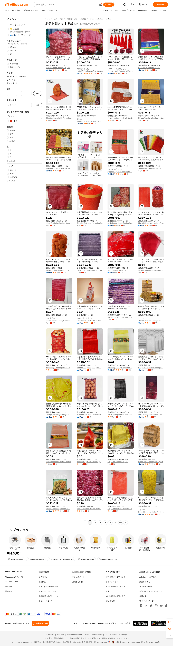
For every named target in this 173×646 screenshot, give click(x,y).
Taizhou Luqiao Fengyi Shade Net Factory (121, 317)
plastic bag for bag (87, 559)
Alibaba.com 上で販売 (148, 577)
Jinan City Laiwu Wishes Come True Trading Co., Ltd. (59, 223)
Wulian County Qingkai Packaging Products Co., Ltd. (151, 270)
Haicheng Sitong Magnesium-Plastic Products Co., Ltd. (121, 368)
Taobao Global (96, 634)
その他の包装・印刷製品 (76, 19)
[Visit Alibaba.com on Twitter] (151, 605)
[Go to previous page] (85, 522)
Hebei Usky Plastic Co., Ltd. (149, 68)
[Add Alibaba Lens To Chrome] (40, 623)
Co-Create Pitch (11, 582)
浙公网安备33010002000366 (128, 642)
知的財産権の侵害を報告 (115, 596)
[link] (169, 622)
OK (37, 93)
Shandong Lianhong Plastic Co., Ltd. (59, 368)
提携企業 (143, 596)
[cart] (133, 5)
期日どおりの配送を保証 (48, 587)
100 (120, 523)
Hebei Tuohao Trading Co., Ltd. (58, 68)
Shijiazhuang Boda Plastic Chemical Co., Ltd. (151, 415)
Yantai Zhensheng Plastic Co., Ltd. (90, 121)
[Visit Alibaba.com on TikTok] (166, 605)
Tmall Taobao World (74, 634)
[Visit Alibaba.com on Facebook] (140, 605)
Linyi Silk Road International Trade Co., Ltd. (151, 223)
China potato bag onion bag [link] (100, 19)
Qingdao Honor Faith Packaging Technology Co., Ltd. (59, 118)
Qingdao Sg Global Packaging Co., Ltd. (121, 172)
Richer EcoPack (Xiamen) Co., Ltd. (59, 509)
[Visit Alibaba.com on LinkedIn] (146, 605)
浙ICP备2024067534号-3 (151, 642)
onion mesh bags (17, 559)
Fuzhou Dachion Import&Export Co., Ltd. (151, 462)
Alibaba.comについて (14, 572)
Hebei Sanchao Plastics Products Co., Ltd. (59, 462)
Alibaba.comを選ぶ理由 (14, 577)
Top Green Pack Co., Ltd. (117, 270)
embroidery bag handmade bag (62, 559)
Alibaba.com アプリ (106, 623)
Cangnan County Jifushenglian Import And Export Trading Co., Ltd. (151, 368)
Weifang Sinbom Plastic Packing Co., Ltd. (59, 168)
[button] (100, 4)
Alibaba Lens (10, 623)
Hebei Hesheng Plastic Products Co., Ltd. (151, 512)
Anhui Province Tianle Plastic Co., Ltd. (90, 509)
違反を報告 (110, 601)
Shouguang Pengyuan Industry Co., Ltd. (151, 168)
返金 (107, 591)
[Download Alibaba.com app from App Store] (140, 623)
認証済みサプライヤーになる (150, 591)
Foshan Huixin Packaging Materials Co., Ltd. (121, 71)
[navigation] (24, 271)
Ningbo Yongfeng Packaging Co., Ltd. (151, 118)
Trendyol (113, 634)
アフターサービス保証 (47, 591)
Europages (123, 634)
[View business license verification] (109, 642)
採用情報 (8, 591)
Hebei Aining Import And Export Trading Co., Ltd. (90, 71)
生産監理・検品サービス (48, 596)
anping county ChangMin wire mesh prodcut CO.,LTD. (59, 320)
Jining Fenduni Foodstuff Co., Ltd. (121, 118)
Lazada (86, 634)
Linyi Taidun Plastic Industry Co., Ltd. (121, 509)
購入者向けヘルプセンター (116, 577)
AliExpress (50, 634)
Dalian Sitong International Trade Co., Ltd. (121, 415)
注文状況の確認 (145, 587)
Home (47, 19)
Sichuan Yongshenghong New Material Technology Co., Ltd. (90, 368)
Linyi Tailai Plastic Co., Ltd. (118, 462)
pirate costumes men (109, 559)
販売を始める (144, 582)
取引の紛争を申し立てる (115, 587)
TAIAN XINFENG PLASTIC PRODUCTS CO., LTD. (59, 270)
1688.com (60, 634)
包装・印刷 (58, 19)
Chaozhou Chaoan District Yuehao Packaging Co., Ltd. (90, 320)
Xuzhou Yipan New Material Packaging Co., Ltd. (90, 415)
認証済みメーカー (79, 577)
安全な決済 (43, 577)
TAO (106, 634)
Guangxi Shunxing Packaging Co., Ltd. (59, 415)
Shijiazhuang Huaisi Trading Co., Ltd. (121, 223)
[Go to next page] (125, 522)
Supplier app (90, 623)
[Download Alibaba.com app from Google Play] (159, 623)
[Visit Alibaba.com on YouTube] (161, 605)
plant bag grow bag (37, 559)
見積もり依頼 (77, 582)
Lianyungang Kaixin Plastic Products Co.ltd (90, 270)
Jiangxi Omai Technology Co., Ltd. (151, 320)
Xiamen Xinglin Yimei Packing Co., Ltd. (90, 462)
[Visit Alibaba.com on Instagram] (156, 605)
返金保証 (42, 582)
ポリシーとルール (46, 601)
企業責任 (8, 587)
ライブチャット (112, 582)
